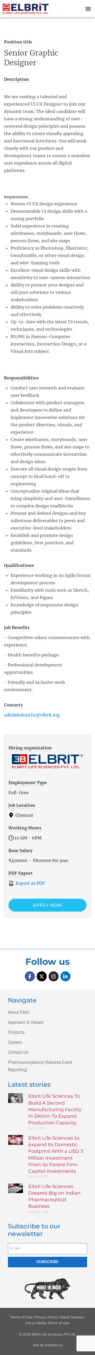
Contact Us (18, 1052)
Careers (15, 1042)
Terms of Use (21, 1317)
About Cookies (71, 1317)
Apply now (47, 905)
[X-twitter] (42, 976)
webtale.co (53, 1345)
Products (16, 1032)
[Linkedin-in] (65, 976)
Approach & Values (25, 1022)
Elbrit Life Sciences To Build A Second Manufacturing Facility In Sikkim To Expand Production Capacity (55, 1109)
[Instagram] (54, 976)
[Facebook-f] (30, 976)
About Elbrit (19, 1012)
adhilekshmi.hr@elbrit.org (32, 715)
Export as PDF (30, 883)
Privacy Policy (46, 1317)
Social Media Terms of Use (47, 1323)
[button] (88, 8)
